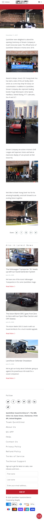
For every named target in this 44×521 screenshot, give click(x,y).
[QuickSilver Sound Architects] (22, 2)
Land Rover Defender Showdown (19, 361)
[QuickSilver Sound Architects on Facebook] (13, 402)
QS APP (10, 432)
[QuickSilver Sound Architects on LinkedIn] (34, 402)
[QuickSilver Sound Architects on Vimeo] (24, 402)
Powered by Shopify (13, 500)
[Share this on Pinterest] (26, 232)
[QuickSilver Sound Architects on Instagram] (29, 402)
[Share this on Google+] (31, 232)
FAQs (8, 437)
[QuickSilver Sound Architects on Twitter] (8, 402)
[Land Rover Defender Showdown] (22, 349)
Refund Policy (13, 451)
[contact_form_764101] (39, 516)
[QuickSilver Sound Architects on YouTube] (19, 402)
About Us (11, 427)
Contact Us (12, 442)
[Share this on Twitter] (16, 232)
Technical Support (16, 461)
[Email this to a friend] (35, 232)
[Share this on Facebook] (21, 232)
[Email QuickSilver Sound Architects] (8, 407)
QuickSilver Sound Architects (21, 497)
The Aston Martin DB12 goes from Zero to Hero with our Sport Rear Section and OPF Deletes (21, 316)
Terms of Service (15, 456)
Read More (10, 286)
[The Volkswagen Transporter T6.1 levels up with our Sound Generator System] (22, 257)
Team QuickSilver (15, 422)
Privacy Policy (13, 446)
